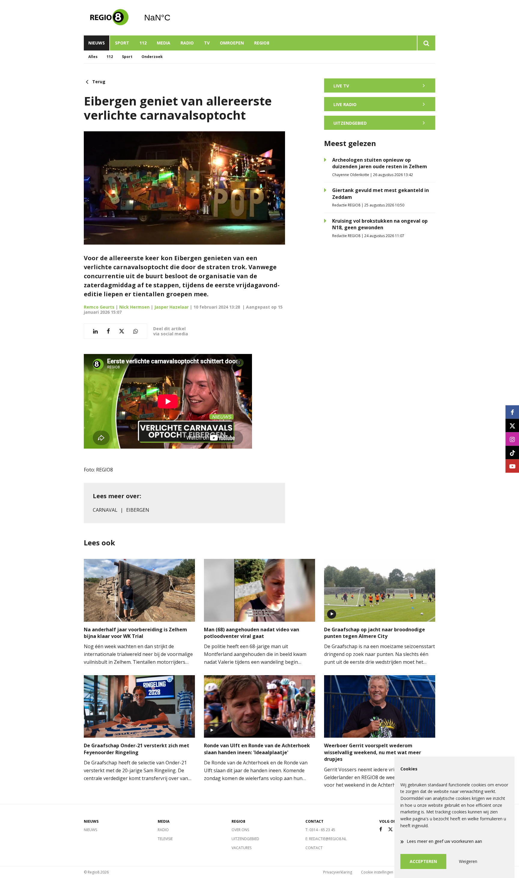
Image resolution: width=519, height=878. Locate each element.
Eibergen (137, 510)
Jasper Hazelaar (171, 307)
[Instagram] (512, 439)
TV (207, 43)
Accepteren (423, 861)
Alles (93, 56)
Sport (122, 43)
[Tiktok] (512, 452)
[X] (390, 829)
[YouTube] (512, 466)
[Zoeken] (426, 42)
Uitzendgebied (245, 838)
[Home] (109, 18)
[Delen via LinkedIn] (95, 331)
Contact (314, 847)
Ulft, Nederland (172, 17)
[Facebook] (380, 829)
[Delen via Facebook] (108, 331)
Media (163, 43)
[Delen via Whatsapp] (135, 331)
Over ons (240, 829)
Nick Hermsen (134, 307)
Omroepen (232, 43)
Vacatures (241, 847)
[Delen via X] (121, 331)
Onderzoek (152, 56)
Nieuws (96, 43)
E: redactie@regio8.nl (326, 838)
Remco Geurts (99, 307)
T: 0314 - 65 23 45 (320, 829)
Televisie (165, 838)
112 (143, 43)
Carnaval (105, 510)
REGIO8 (261, 43)
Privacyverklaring (337, 872)
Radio (187, 43)
